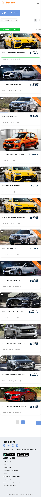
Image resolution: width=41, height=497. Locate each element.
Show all (38, 29)
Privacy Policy (8, 467)
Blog (5, 473)
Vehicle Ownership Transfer (12, 483)
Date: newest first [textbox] (6, 20)
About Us (7, 464)
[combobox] (9, 20)
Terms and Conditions (11, 470)
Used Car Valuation (10, 486)
